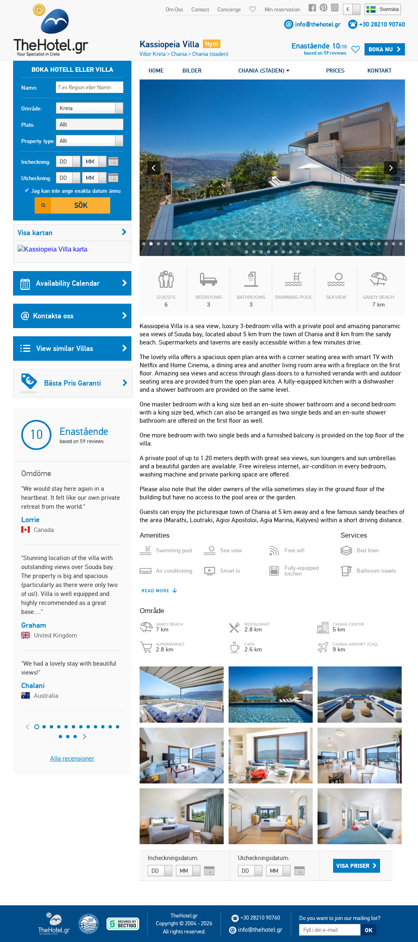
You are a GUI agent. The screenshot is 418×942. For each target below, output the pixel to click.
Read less (155, 590)
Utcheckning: (36, 178)
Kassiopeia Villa (169, 44)
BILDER (192, 70)
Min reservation (282, 9)
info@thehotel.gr (317, 24)
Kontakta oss (53, 315)
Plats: (28, 124)
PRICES (335, 70)
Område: (31, 108)
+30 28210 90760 (382, 24)
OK (368, 930)
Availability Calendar (67, 283)
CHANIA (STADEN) (262, 70)
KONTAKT (379, 70)
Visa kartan (35, 232)
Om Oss (174, 9)
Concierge (229, 9)
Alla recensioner (72, 758)
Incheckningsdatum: (173, 858)
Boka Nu (381, 49)
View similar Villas (63, 348)
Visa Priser (352, 865)
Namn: (29, 87)
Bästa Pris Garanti (72, 383)
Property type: (38, 141)
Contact (200, 9)
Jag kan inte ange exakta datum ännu (75, 190)
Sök (80, 205)
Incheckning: (36, 161)
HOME (156, 70)
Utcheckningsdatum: (263, 858)
